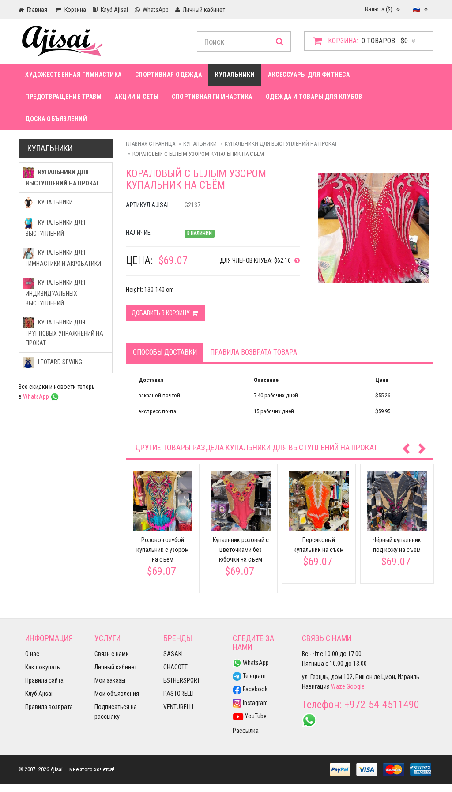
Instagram (254, 702)
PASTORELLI (178, 693)
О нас (32, 653)
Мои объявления (116, 693)
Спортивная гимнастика (212, 96)
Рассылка (246, 730)
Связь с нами (111, 653)
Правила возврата (49, 706)
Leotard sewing (59, 362)
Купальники (235, 74)
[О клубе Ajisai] (295, 260)
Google (356, 686)
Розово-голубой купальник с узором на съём (162, 549)
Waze (338, 686)
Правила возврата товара (253, 352)
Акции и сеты (136, 96)
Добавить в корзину (161, 313)
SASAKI (173, 653)
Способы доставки (165, 352)
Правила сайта (44, 680)
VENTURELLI (178, 706)
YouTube (255, 716)
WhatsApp (36, 396)
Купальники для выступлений (55, 228)
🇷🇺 (417, 9)
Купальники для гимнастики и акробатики (63, 258)
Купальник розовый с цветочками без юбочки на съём (241, 549)
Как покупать (42, 667)
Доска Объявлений (56, 118)
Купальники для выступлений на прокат (281, 143)
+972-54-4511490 (381, 704)
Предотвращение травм (63, 96)
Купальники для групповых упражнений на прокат (64, 333)
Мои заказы (109, 680)
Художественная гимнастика (73, 74)
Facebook (254, 689)
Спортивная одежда (168, 74)
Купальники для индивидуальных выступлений (55, 293)
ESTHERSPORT (181, 680)
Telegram (253, 675)
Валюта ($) (379, 9)
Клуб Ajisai (39, 693)
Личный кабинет (115, 667)
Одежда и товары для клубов (314, 96)
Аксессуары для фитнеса (309, 74)
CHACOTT (175, 667)
